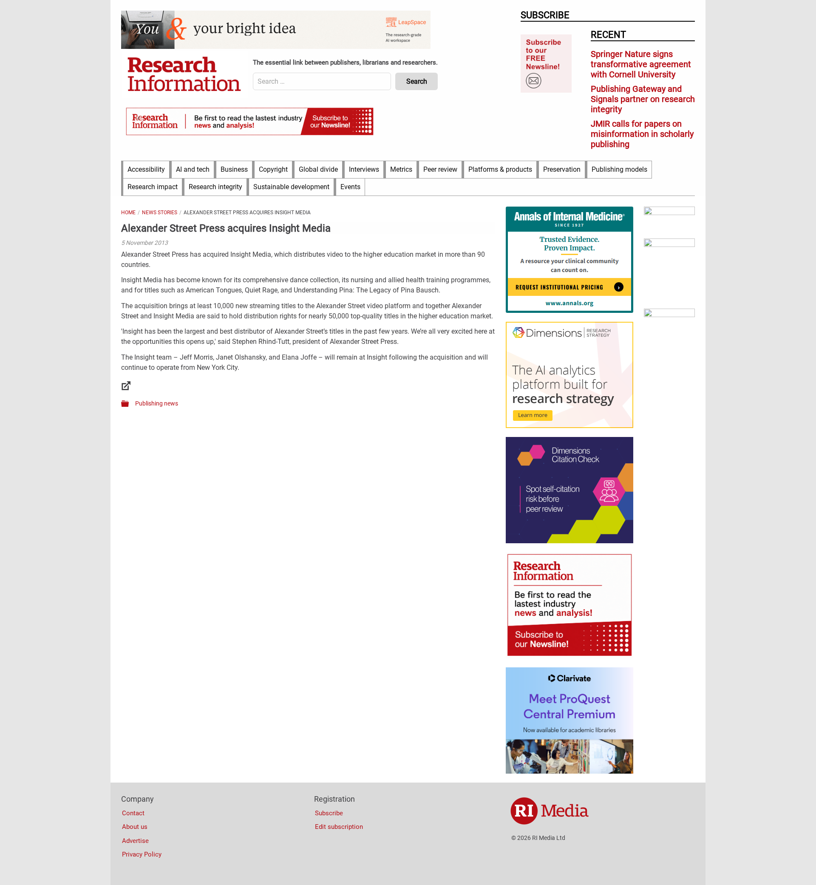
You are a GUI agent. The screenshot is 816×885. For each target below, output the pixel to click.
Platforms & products (500, 169)
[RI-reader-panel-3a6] (669, 244)
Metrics (401, 169)
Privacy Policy (142, 854)
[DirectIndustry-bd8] (669, 213)
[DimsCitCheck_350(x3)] (569, 541)
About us (134, 827)
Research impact (153, 187)
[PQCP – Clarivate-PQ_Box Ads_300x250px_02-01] (569, 771)
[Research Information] (185, 74)
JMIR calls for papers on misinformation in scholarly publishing (642, 134)
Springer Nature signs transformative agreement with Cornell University (641, 64)
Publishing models (619, 169)
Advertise (135, 841)
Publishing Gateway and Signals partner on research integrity (643, 99)
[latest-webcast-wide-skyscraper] (669, 315)
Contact (133, 813)
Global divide (318, 169)
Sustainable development (291, 187)
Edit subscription (339, 827)
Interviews (364, 169)
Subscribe (329, 813)
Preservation (562, 169)
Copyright (273, 169)
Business (234, 169)
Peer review (440, 169)
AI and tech (193, 169)
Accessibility (146, 169)
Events (350, 187)
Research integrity (215, 187)
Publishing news (156, 403)
